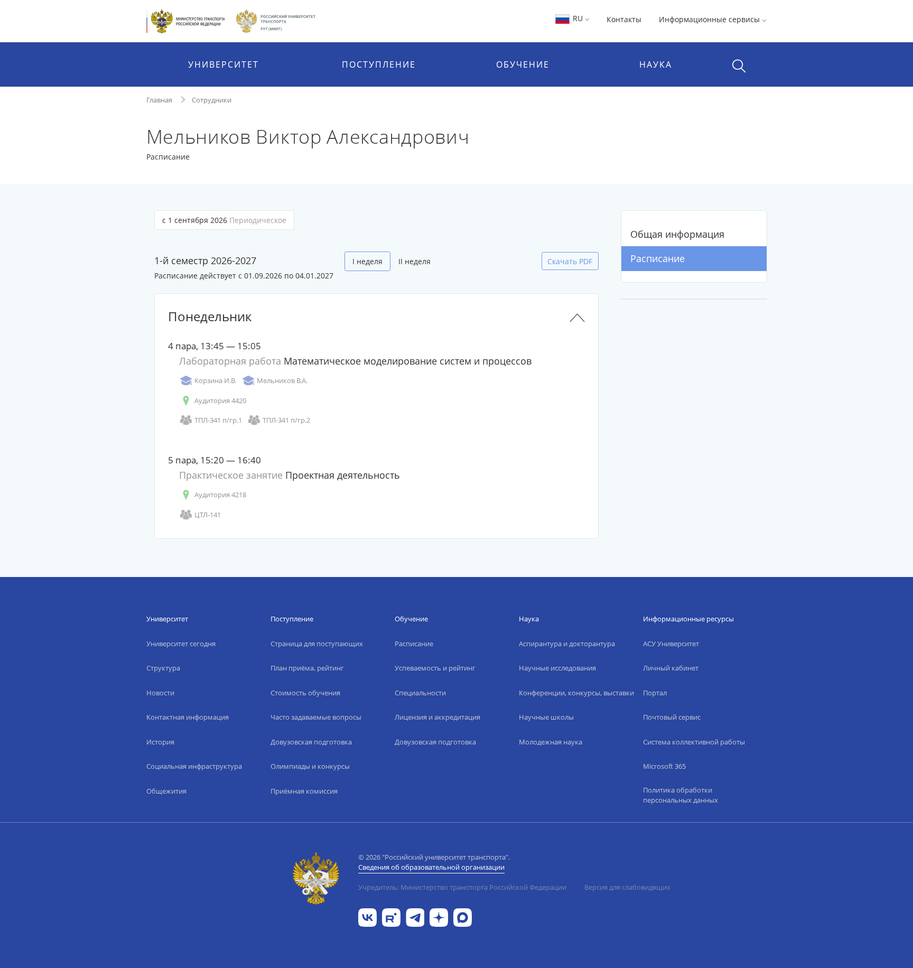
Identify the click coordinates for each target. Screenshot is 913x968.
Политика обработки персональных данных (680, 795)
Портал (655, 692)
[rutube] (391, 917)
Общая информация (677, 234)
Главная (159, 100)
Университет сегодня (181, 643)
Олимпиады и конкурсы (310, 766)
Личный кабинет (670, 668)
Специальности (420, 692)
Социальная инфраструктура (194, 766)
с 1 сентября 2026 (224, 220)
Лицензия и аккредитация (437, 717)
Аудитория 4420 (220, 400)
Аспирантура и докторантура (567, 643)
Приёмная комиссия (304, 791)
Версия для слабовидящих (627, 887)
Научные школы (546, 717)
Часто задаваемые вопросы (316, 717)
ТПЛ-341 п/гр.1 (218, 420)
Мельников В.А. (282, 380)
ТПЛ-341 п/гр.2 (286, 420)
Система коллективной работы (694, 742)
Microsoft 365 (664, 766)
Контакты (624, 19)
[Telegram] (415, 917)
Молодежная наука (550, 742)
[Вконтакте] (367, 917)
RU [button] (578, 18)
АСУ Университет (671, 643)
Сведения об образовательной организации (431, 867)
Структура (163, 668)
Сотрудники (211, 100)
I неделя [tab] (367, 261)
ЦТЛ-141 (207, 514)
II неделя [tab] (414, 261)
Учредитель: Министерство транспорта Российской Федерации (462, 887)
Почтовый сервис (672, 717)
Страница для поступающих (317, 643)
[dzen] (439, 917)
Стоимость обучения (305, 692)
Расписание (657, 258)
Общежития (166, 791)
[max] (462, 917)
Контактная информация (187, 717)
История (160, 742)
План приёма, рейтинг (307, 668)
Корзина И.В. (215, 380)
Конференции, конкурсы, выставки (576, 692)
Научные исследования (557, 668)
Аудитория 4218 (220, 494)
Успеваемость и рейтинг (435, 668)
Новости (160, 692)
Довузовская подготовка (311, 742)
